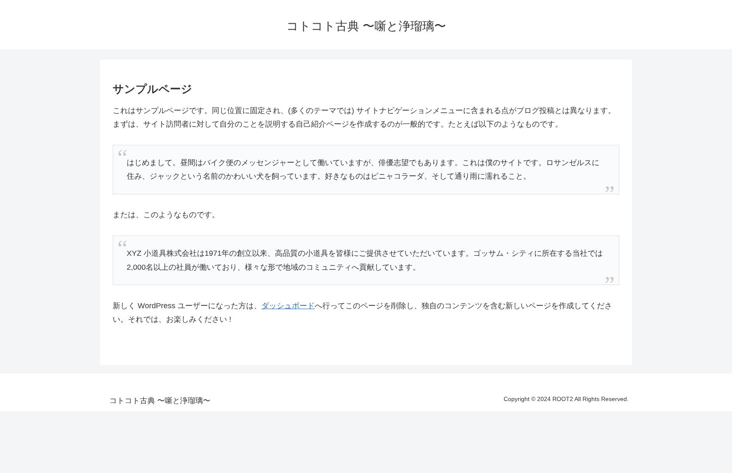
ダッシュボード (288, 306)
